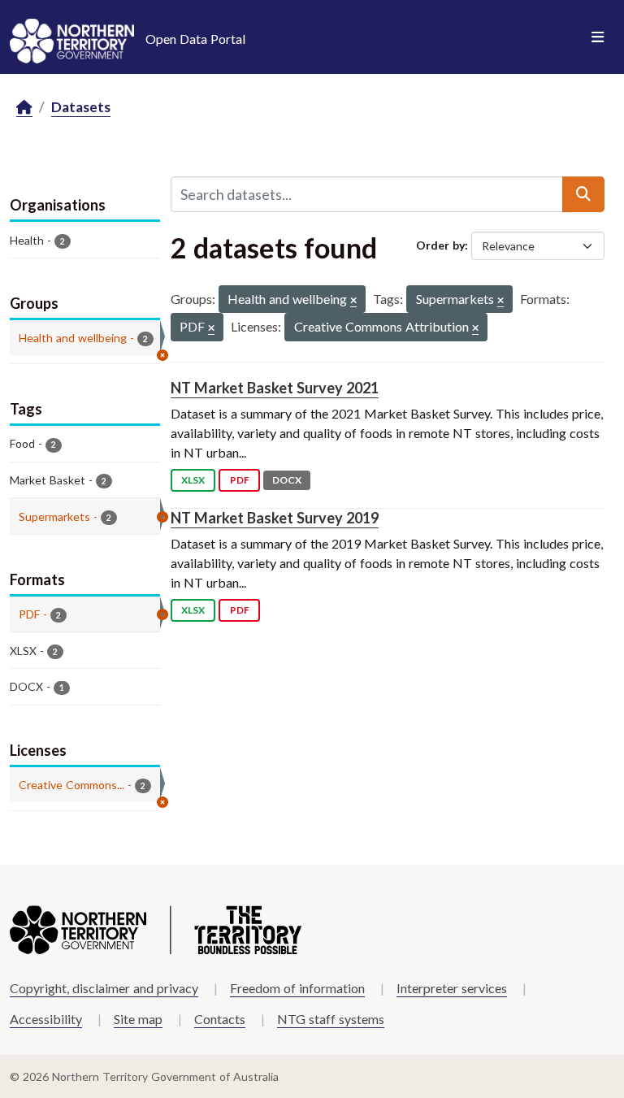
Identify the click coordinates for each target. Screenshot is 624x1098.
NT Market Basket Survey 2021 (275, 388)
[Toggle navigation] (597, 37)
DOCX (286, 480)
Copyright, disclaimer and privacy (104, 988)
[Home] (24, 107)
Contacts (219, 1018)
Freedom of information (297, 988)
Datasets (80, 106)
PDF (239, 480)
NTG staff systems (330, 1018)
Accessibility (46, 1018)
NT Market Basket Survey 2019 (275, 518)
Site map (138, 1018)
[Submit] (583, 194)
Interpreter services (451, 988)
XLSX (193, 480)
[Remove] (353, 301)
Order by (440, 245)
